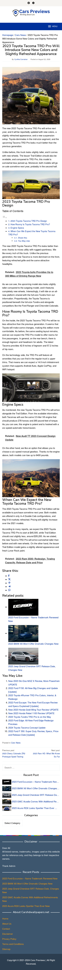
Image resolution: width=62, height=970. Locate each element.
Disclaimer (7, 933)
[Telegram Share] (9, 586)
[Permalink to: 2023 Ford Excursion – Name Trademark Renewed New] (23, 606)
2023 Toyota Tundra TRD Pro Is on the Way (29, 716)
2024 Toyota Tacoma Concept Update (26, 727)
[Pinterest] (28, 3)
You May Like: (24, 240)
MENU (54, 26)
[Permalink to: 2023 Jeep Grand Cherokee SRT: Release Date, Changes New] (23, 655)
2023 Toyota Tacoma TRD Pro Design (29, 220)
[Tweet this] (9, 579)
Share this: (22, 237)
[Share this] (8, 575)
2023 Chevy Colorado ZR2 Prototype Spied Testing (13, 753)
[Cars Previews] (31, 12)
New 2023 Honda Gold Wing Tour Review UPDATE (33, 709)
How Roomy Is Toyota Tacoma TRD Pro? (30, 224)
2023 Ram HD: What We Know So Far (46, 753)
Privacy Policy (9, 938)
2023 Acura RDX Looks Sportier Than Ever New (26, 905)
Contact (6, 928)
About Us (6, 923)
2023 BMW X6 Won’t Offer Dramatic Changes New (33, 643)
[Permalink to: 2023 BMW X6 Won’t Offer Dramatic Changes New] (23, 633)
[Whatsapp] (9, 590)
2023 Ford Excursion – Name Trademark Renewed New (29, 878)
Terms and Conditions (13, 943)
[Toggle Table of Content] (4, 217)
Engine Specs (17, 227)
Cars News (16, 742)
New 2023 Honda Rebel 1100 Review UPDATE (31, 713)
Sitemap (6, 949)
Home (5, 918)
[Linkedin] (33, 3)
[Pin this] (9, 583)
